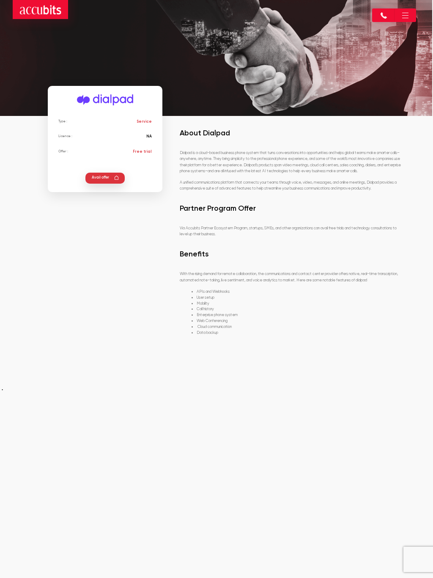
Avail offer (100, 177)
